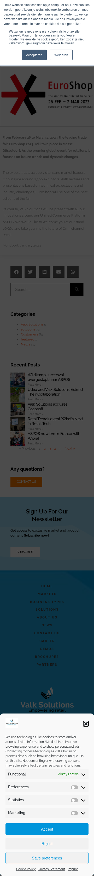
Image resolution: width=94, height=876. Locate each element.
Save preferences (47, 858)
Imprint (73, 869)
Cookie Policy (26, 869)
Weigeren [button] (61, 55)
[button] (86, 723)
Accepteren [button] (34, 55)
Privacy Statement (51, 869)
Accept (47, 829)
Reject (47, 843)
